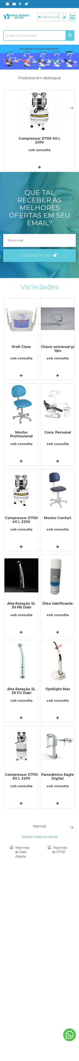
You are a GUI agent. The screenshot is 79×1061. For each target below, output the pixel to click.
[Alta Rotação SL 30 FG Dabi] (21, 661)
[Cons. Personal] (58, 404)
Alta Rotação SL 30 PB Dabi (21, 605)
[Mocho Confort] (58, 489)
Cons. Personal (57, 432)
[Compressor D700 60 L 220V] (21, 746)
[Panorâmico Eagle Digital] (58, 746)
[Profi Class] (21, 318)
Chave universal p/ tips (58, 349)
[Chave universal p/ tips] (58, 318)
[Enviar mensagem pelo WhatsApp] (70, 1035)
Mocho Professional (21, 434)
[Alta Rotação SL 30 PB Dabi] (21, 575)
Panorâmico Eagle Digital (57, 776)
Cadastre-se (37, 255)
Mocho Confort (57, 518)
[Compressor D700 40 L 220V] (39, 110)
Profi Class (21, 347)
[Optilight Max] (58, 661)
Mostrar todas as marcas (40, 837)
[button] (71, 108)
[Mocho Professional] (21, 404)
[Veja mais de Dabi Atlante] (20, 856)
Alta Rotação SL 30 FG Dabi (21, 691)
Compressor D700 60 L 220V (21, 776)
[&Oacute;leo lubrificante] (58, 575)
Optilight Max (58, 689)
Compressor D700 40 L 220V (39, 140)
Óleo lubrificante (57, 603)
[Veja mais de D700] (58, 856)
